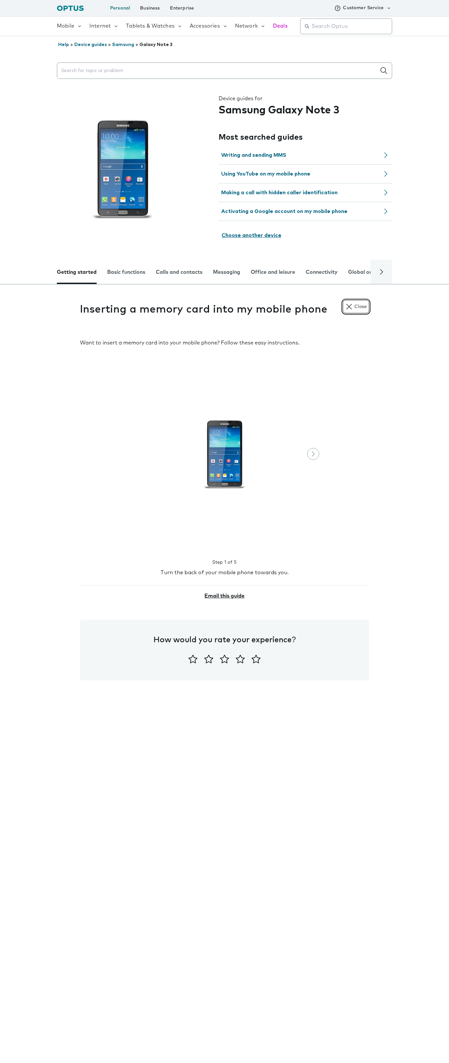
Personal (120, 8)
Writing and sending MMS (253, 155)
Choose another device (251, 235)
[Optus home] (70, 8)
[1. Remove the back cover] (224, 454)
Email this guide (224, 596)
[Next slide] (313, 454)
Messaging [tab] (226, 272)
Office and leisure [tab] (273, 272)
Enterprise (182, 8)
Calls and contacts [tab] (179, 272)
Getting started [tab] (77, 272)
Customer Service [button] (363, 8)
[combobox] (351, 26)
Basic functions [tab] (126, 272)
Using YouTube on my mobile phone (265, 174)
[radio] (193, 659)
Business (150, 8)
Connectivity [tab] (322, 272)
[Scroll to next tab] (381, 272)
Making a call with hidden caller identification (279, 192)
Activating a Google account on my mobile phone (284, 211)
